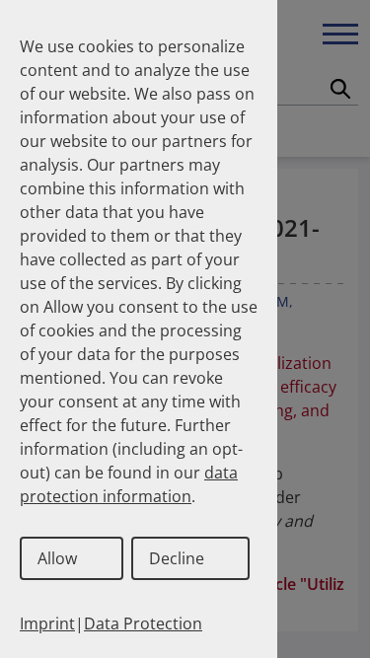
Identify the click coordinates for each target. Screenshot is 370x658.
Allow (57, 558)
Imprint (47, 623)
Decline (176, 558)
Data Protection (143, 623)
